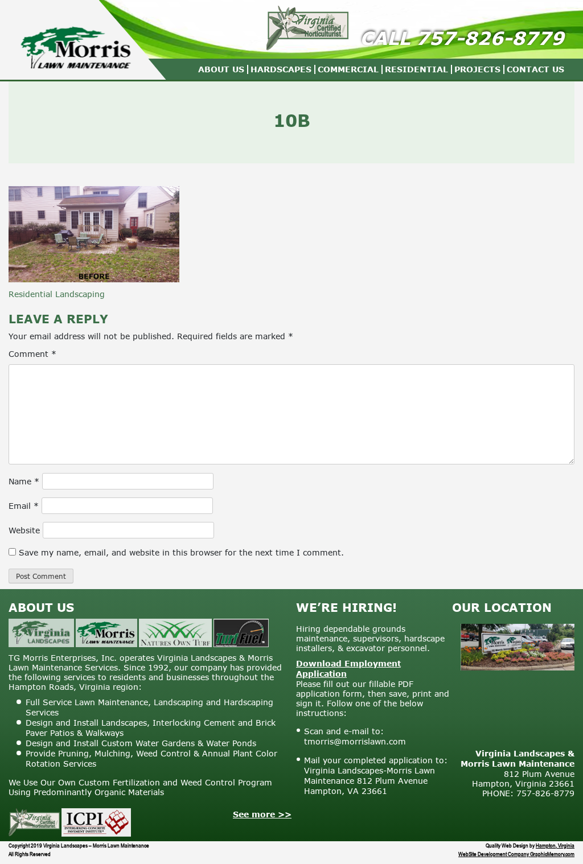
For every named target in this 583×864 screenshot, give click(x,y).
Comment (32, 354)
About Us (221, 69)
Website (24, 530)
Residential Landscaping (57, 294)
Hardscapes (281, 69)
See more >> (262, 814)
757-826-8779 (490, 38)
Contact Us (535, 69)
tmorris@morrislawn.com (355, 741)
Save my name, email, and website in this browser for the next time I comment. (181, 552)
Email (24, 506)
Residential (416, 69)
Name (24, 481)
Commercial (348, 69)
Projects (477, 69)
